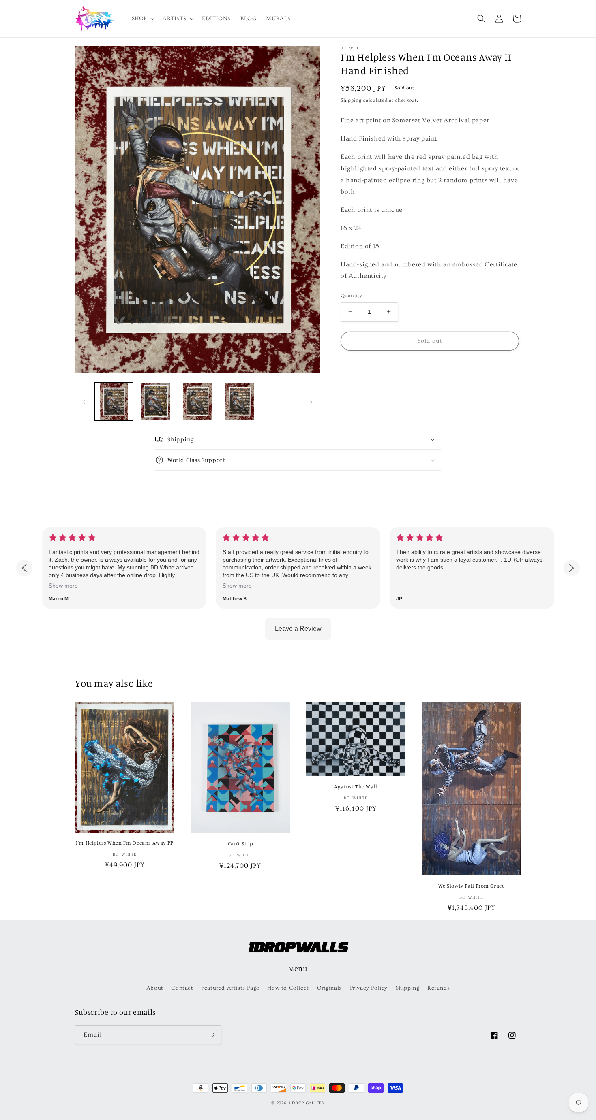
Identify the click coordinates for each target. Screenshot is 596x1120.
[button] (142, 18)
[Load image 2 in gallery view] (155, 401)
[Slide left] (84, 401)
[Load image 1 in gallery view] (114, 401)
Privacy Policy (369, 988)
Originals (329, 988)
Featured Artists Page (230, 988)
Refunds (438, 988)
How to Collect (288, 988)
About (154, 988)
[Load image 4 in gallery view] (239, 401)
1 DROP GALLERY (307, 1103)
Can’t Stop (240, 843)
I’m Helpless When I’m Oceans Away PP (125, 842)
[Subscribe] (212, 1034)
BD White (352, 48)
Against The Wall (355, 786)
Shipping (351, 100)
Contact (182, 988)
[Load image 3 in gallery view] (198, 401)
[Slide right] (311, 401)
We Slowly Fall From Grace (471, 885)
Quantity (351, 295)
